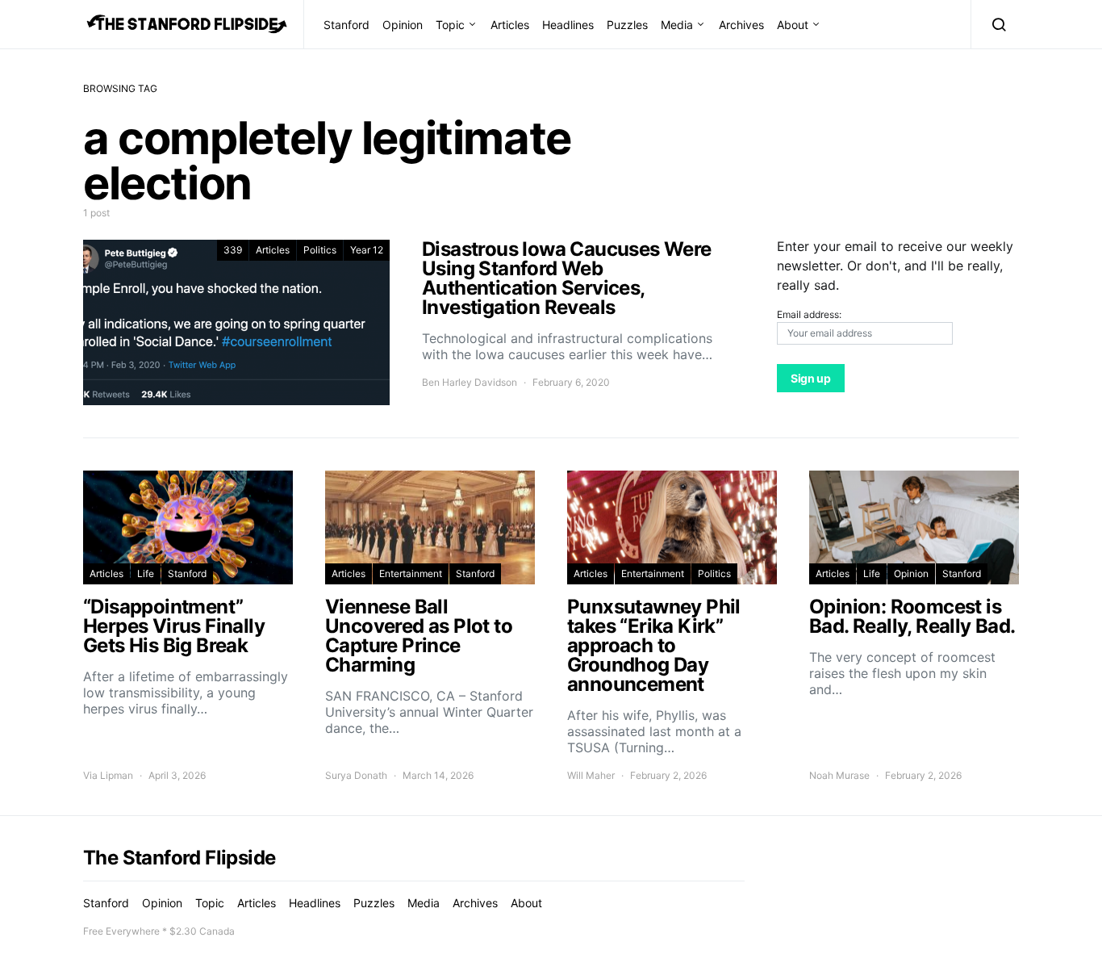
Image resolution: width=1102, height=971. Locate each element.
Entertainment (410, 573)
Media (677, 24)
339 (232, 250)
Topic (450, 24)
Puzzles (627, 24)
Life (145, 573)
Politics (319, 250)
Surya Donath (356, 775)
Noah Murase (839, 775)
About (792, 24)
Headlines (568, 24)
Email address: (809, 314)
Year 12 (366, 250)
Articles (509, 24)
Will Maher (591, 775)
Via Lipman (108, 775)
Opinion (402, 24)
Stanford (346, 24)
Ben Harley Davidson (469, 382)
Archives (741, 24)
